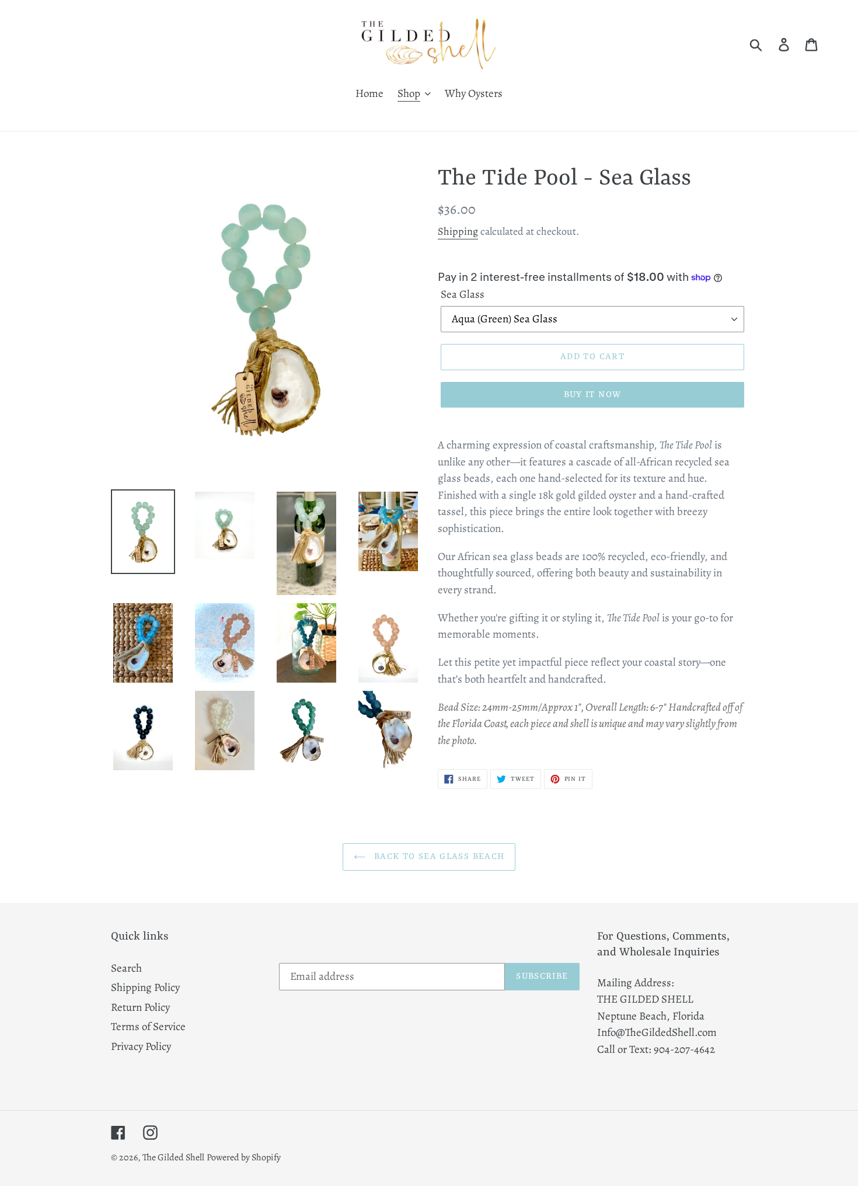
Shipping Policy (145, 987)
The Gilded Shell (173, 1157)
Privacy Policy (141, 1046)
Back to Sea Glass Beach (438, 857)
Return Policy (140, 1007)
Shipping (458, 231)
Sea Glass (462, 294)
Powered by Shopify (244, 1157)
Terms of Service (148, 1026)
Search (126, 968)
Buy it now (593, 395)
